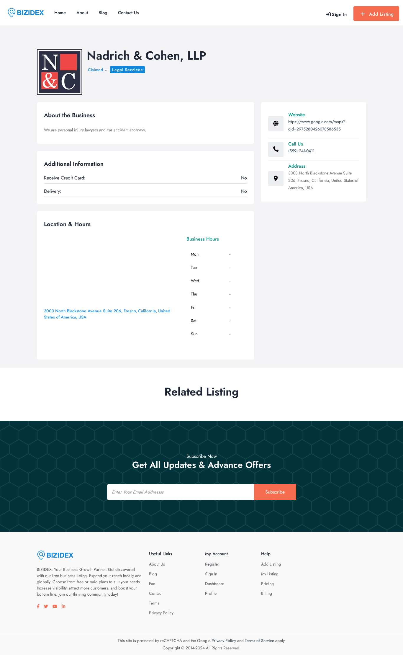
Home (60, 12)
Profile (211, 593)
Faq (152, 584)
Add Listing (381, 14)
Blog (103, 12)
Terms (154, 603)
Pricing (267, 584)
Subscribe (275, 492)
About (82, 12)
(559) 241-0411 (301, 151)
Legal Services (127, 70)
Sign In (211, 574)
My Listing (270, 574)
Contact (155, 593)
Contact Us (128, 12)
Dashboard (215, 584)
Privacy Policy (161, 613)
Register (212, 564)
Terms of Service (259, 640)
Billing (266, 593)
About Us (157, 564)
